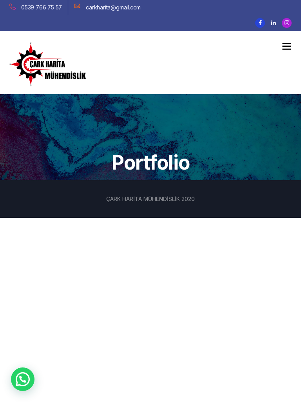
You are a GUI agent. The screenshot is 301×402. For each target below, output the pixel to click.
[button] (22, 379)
